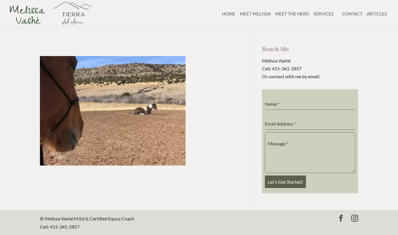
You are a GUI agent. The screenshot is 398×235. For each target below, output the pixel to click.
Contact (352, 13)
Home (228, 13)
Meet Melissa (255, 13)
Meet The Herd (292, 13)
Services (324, 13)
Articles (377, 13)
